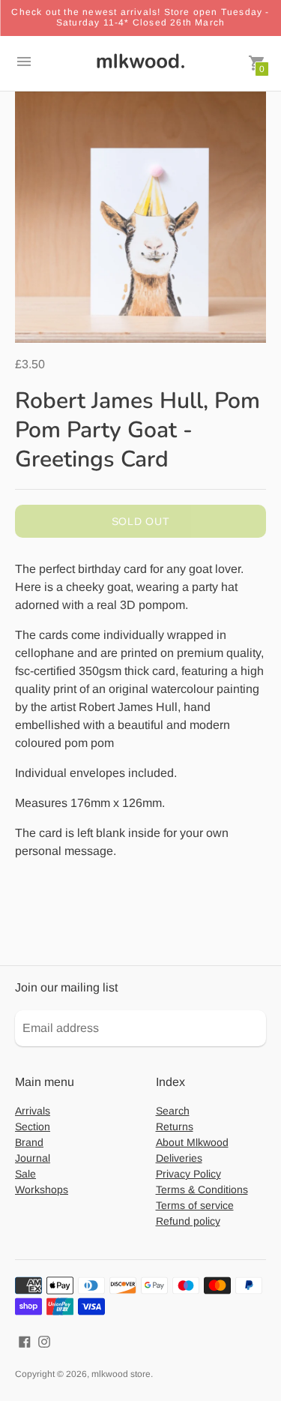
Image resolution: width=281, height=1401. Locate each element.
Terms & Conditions (202, 1190)
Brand (29, 1142)
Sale (25, 1174)
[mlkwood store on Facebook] (25, 1341)
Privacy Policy (188, 1174)
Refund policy (188, 1221)
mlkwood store (121, 1374)
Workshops (41, 1190)
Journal (32, 1158)
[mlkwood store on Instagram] (44, 1341)
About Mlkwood (192, 1142)
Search (173, 1111)
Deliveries (179, 1158)
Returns (174, 1126)
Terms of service (195, 1205)
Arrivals (32, 1111)
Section (32, 1126)
